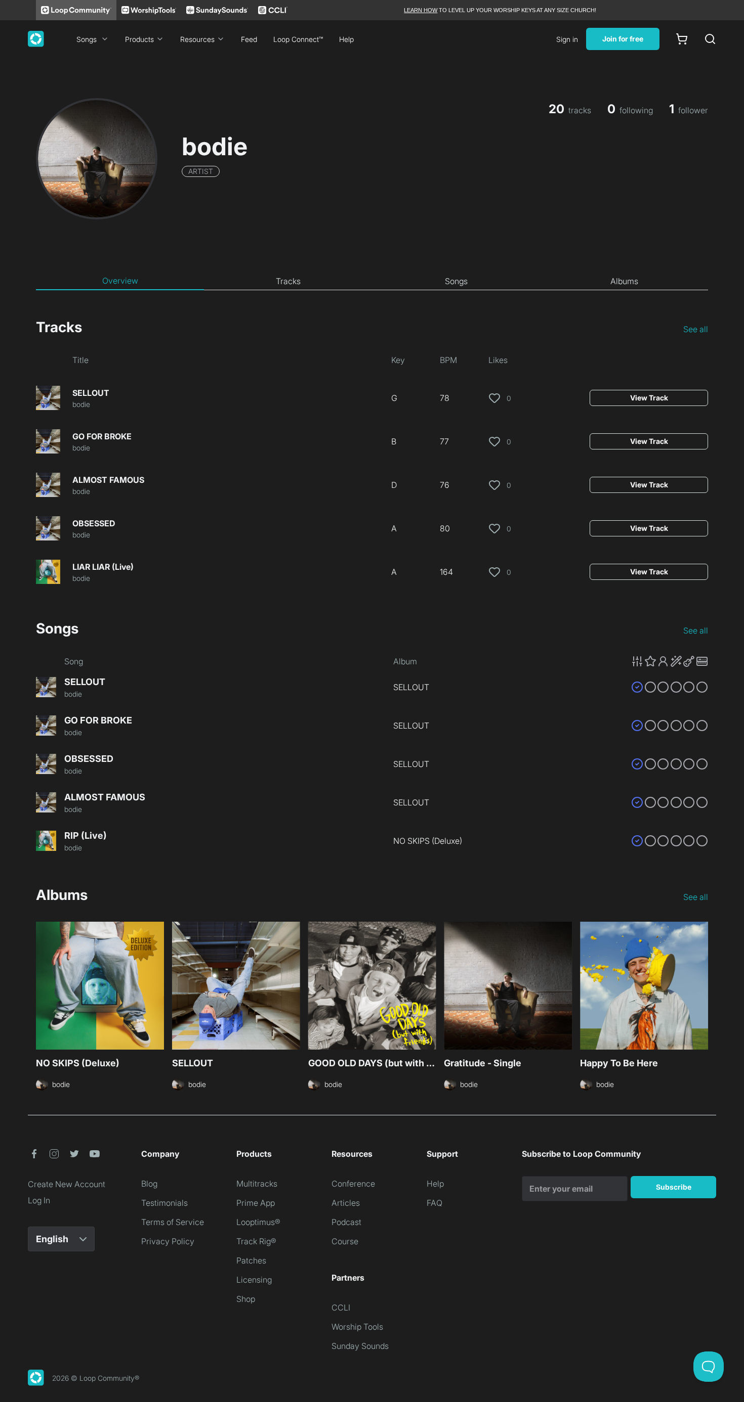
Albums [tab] (624, 281)
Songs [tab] (456, 281)
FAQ (434, 1203)
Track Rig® (256, 1241)
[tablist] (372, 281)
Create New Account (66, 1184)
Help (346, 39)
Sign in (567, 39)
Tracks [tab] (288, 281)
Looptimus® (258, 1222)
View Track (649, 397)
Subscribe (673, 1187)
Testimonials (164, 1203)
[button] (669, 661)
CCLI (341, 1307)
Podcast (346, 1222)
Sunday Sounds (360, 1346)
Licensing (254, 1280)
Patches (251, 1260)
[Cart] (682, 39)
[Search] (710, 39)
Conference (353, 1184)
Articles (346, 1203)
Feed (249, 39)
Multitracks (256, 1184)
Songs (86, 39)
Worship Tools (357, 1327)
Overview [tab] (120, 281)
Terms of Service (172, 1222)
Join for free (622, 38)
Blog (149, 1184)
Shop (245, 1299)
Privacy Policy (167, 1241)
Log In (39, 1200)
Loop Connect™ (298, 39)
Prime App (255, 1203)
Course (345, 1241)
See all (695, 329)
